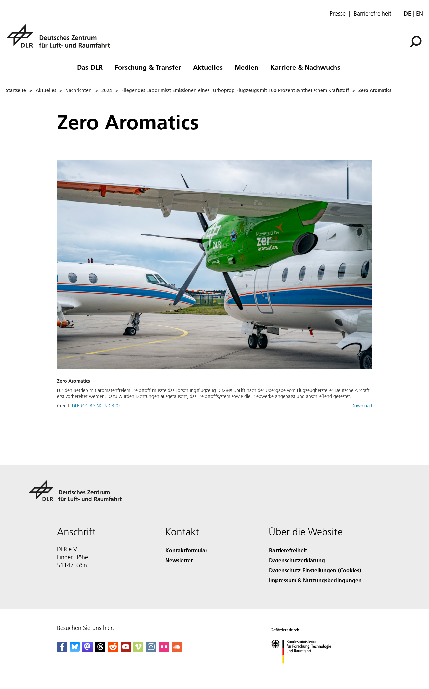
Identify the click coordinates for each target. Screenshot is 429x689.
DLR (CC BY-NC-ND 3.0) (96, 406)
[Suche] (416, 41)
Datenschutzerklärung (297, 560)
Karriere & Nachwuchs (305, 67)
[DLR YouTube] (126, 649)
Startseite (16, 90)
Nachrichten (78, 90)
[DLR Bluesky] (75, 649)
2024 (106, 90)
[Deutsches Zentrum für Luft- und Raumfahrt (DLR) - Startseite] (60, 39)
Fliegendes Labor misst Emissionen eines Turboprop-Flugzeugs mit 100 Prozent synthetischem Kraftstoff (235, 90)
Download (361, 406)
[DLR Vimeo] (138, 649)
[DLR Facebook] (62, 649)
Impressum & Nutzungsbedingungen (315, 580)
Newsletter (179, 560)
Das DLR (90, 67)
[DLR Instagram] (151, 649)
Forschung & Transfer (148, 67)
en (419, 13)
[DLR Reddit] (113, 649)
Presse (338, 13)
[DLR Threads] (100, 649)
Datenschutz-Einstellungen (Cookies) (315, 570)
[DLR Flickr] (164, 649)
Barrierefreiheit (372, 13)
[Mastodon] (87, 649)
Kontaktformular (186, 550)
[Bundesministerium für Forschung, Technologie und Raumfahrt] (307, 670)
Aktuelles (208, 67)
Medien (246, 67)
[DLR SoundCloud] (177, 649)
